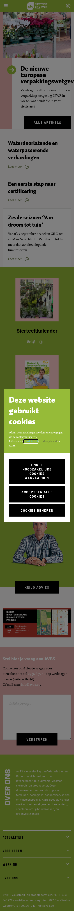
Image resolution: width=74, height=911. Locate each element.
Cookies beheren (37, 510)
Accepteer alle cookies (37, 494)
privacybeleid (49, 441)
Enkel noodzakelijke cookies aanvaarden (37, 471)
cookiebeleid (31, 441)
